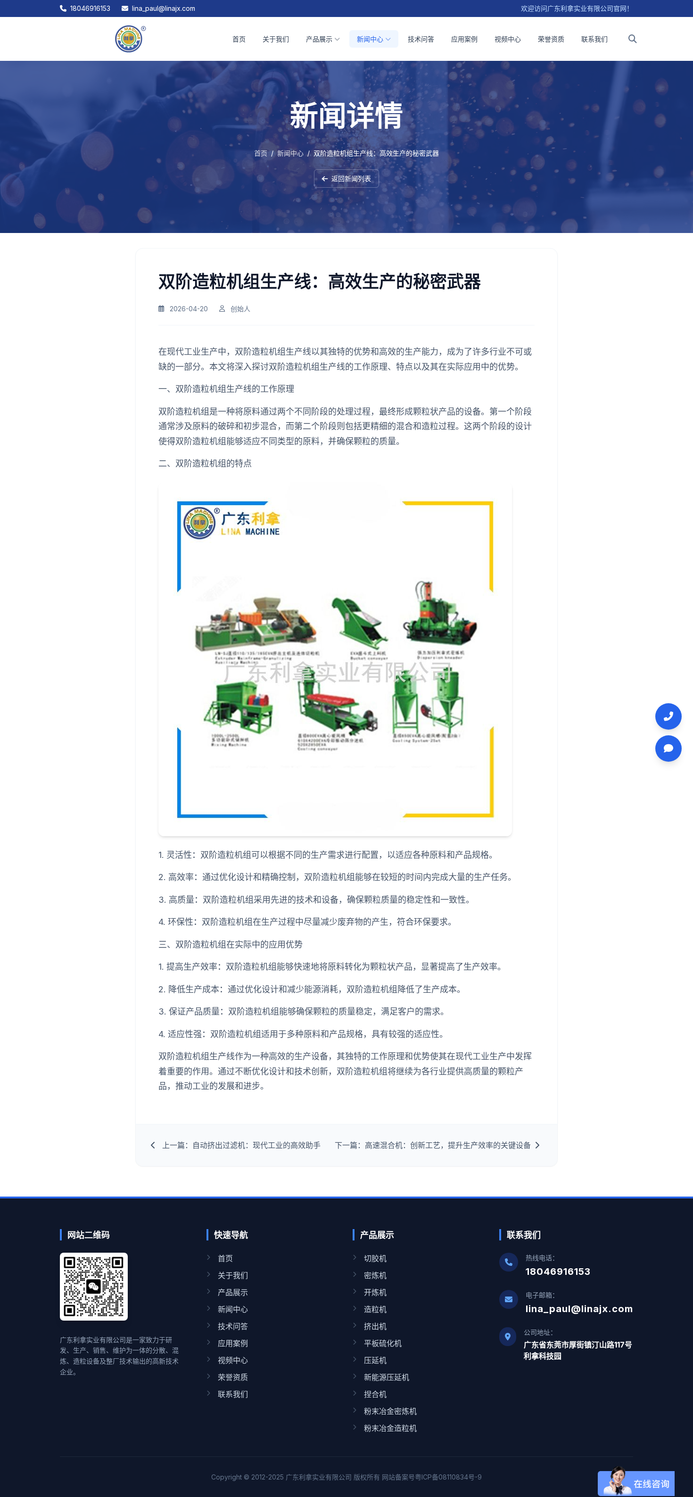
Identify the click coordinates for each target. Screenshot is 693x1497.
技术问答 (421, 39)
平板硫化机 (383, 1343)
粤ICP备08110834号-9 (448, 1477)
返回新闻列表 (351, 179)
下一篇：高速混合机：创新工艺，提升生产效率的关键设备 (433, 1145)
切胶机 (375, 1258)
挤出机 (375, 1326)
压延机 (375, 1360)
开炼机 (375, 1292)
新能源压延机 (386, 1377)
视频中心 (508, 39)
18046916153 (90, 8)
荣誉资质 (551, 39)
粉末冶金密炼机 (390, 1411)
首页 (239, 39)
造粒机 (375, 1309)
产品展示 (319, 39)
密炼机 (375, 1275)
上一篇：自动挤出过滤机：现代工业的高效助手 (241, 1145)
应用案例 (464, 39)
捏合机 (375, 1394)
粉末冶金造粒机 (390, 1428)
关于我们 (276, 39)
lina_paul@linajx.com (163, 8)
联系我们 (594, 39)
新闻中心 (370, 39)
